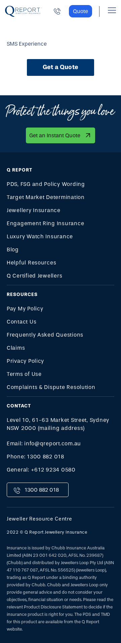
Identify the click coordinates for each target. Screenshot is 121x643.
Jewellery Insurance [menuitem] (34, 210)
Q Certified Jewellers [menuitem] (34, 276)
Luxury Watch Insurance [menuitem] (40, 236)
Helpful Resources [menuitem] (31, 262)
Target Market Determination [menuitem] (46, 197)
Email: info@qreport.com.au (44, 443)
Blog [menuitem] (13, 249)
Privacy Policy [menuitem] (25, 361)
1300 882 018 (42, 490)
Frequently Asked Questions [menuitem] (45, 335)
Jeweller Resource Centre (39, 519)
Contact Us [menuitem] (21, 321)
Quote (80, 11)
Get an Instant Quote (54, 135)
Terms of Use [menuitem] (24, 374)
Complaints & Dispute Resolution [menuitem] (51, 387)
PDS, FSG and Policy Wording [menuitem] (46, 184)
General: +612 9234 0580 (41, 469)
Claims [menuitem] (16, 348)
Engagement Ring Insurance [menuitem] (45, 223)
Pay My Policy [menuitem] (25, 308)
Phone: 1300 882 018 (35, 456)
